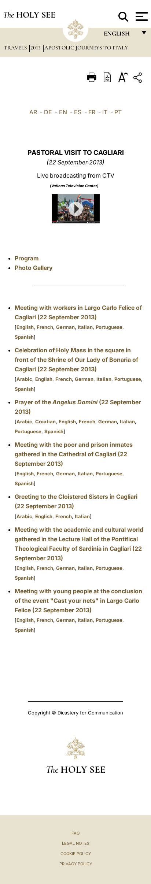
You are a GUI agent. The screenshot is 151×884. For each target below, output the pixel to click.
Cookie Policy (75, 853)
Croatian (45, 421)
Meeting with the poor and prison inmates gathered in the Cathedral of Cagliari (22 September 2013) (74, 454)
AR (33, 112)
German (65, 327)
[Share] (138, 79)
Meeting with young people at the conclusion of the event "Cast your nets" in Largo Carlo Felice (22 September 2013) (78, 600)
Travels (16, 47)
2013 (36, 47)
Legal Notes (75, 843)
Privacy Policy (75, 863)
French (45, 327)
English (25, 327)
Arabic (24, 379)
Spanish (24, 337)
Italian (85, 327)
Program (27, 258)
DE (48, 112)
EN (63, 112)
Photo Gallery (34, 267)
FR (91, 112)
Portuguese (109, 327)
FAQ (75, 833)
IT (104, 112)
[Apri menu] (141, 16)
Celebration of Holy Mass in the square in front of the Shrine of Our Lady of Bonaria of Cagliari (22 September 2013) (76, 359)
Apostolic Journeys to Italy (86, 47)
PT (118, 112)
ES (77, 112)
